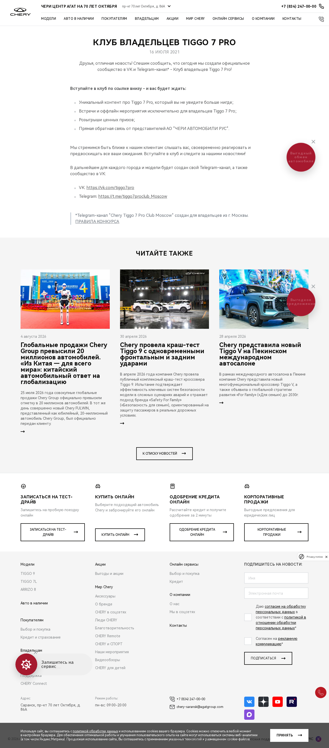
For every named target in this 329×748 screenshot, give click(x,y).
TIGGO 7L (29, 581)
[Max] (249, 714)
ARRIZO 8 (28, 589)
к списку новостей (160, 453)
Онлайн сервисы (228, 19)
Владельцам (147, 19)
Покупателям (114, 19)
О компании (263, 19)
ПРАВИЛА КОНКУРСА (97, 221)
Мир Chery (195, 19)
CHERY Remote (107, 636)
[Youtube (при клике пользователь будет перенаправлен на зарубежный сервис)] (277, 702)
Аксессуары (105, 596)
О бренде (103, 604)
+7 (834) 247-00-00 (191, 699)
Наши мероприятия (112, 652)
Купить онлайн (115, 535)
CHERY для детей (110, 668)
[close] (326, 557)
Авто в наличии (79, 19)
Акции (173, 19)
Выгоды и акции (109, 574)
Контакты (291, 19)
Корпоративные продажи (272, 532)
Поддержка (31, 676)
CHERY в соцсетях (110, 612)
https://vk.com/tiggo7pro (110, 187)
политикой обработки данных (95, 731)
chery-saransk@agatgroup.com (200, 707)
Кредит (176, 581)
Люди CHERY (106, 620)
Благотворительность (114, 628)
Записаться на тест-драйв (48, 532)
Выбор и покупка (35, 629)
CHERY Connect (34, 683)
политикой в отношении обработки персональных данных (281, 622)
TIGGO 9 (28, 574)
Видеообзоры (107, 660)
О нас (174, 604)
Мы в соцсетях (182, 612)
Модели (48, 19)
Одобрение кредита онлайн (197, 532)
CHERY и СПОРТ (109, 644)
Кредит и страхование (41, 637)
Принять (285, 735)
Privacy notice (315, 556)
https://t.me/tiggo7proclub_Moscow (132, 196)
